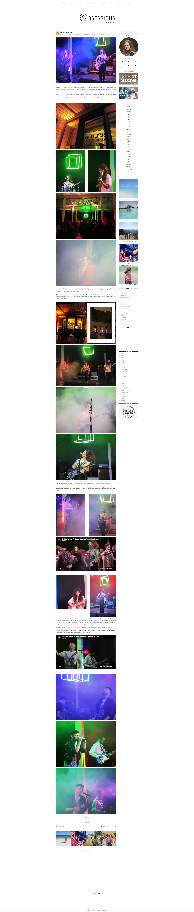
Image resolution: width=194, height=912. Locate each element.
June (123, 380)
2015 (122, 367)
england (129, 134)
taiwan (129, 171)
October (123, 372)
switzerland (128, 169)
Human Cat (123, 319)
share (114, 826)
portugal (129, 161)
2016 (122, 366)
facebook (135, 62)
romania (129, 164)
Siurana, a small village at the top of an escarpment (129, 242)
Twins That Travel (124, 293)
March (123, 385)
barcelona (62, 34)
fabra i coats (102, 34)
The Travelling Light (125, 313)
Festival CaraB (64, 94)
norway (129, 159)
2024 (122, 355)
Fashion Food (124, 315)
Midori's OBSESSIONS (93, 910)
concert (77, 34)
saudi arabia (129, 166)
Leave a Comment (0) (61, 826)
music (113, 34)
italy (129, 144)
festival (107, 34)
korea (128, 149)
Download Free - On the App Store (126, 100)
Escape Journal (124, 308)
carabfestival (72, 34)
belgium (129, 129)
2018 (122, 362)
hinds (110, 34)
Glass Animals (128, 263)
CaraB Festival (70, 87)
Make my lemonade (125, 297)
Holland (129, 109)
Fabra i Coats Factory (74, 288)
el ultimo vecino (94, 34)
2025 (122, 353)
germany (129, 139)
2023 (122, 357)
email (103, 826)
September (124, 374)
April (123, 383)
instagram (129, 67)
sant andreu (59, 35)
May (123, 381)
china (128, 131)
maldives (128, 151)
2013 (122, 400)
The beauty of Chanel (126, 390)
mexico (129, 154)
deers (88, 34)
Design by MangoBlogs (103, 910)
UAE (129, 121)
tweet (109, 826)
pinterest (122, 67)
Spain (128, 116)
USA (129, 124)
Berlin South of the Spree (127, 394)
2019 (122, 360)
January (123, 396)
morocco (129, 156)
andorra (129, 126)
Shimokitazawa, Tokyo (126, 388)
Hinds (71, 91)
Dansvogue (123, 324)
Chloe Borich (123, 310)
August (123, 376)
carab (67, 34)
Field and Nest (124, 295)
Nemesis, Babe (124, 302)
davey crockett (83, 34)
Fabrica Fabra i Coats (74, 294)
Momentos (123, 321)
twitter (128, 62)
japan (128, 146)
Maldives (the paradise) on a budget (128, 198)
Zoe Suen (123, 304)
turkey (129, 174)
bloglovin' (135, 67)
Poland (129, 114)
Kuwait (129, 111)
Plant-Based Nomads (125, 306)
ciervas (75, 97)
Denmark (129, 106)
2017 (122, 364)
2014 (122, 398)
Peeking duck (124, 299)
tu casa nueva (65, 35)
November (124, 371)
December (124, 369)
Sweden (129, 119)
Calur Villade (123, 317)
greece (129, 141)
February (124, 387)
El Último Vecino (69, 619)
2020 (122, 359)
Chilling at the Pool (129, 220)
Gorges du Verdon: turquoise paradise (129, 284)
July (123, 378)
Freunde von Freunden (125, 291)
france (129, 136)
